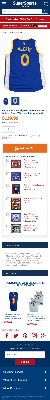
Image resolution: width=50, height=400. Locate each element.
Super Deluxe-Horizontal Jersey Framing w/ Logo (30, 216)
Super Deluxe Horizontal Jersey (30, 226)
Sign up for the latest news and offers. (25, 348)
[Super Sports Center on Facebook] (6, 335)
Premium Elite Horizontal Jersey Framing (30, 162)
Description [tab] (12, 245)
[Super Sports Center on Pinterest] (25, 335)
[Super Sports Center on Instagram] (34, 335)
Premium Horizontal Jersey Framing (31, 174)
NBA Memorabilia (17, 32)
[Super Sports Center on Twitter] (15, 335)
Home (4, 32)
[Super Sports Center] (25, 4)
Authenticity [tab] (13, 273)
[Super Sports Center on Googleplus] (43, 335)
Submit (25, 362)
